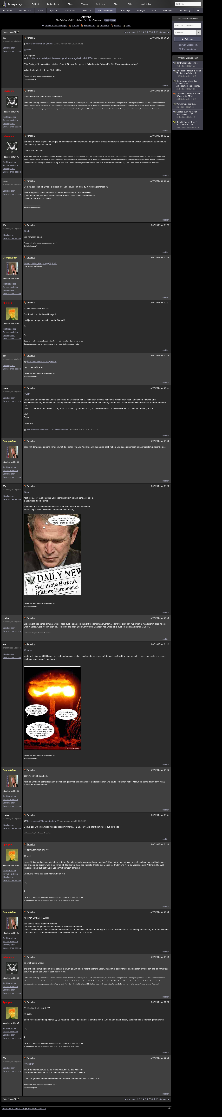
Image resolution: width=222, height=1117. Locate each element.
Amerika (87, 20)
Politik (40, 10)
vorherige (131, 32)
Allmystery (15, 4)
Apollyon (7, 303)
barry (5, 388)
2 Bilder (75, 25)
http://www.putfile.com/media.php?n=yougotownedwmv (47, 429)
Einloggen (189, 39)
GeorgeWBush (10, 258)
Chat (117, 4)
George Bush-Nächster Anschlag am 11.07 (186, 114)
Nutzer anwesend (188, 18)
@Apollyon (29, 1064)
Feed (107, 20)
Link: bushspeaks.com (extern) (41, 361)
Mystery (53, 10)
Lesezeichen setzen (12, 51)
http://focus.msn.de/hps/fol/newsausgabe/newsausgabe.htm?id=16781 (60, 58)
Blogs (70, 4)
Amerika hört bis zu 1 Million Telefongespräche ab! (188, 73)
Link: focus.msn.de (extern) (40, 43)
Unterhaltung (184, 10)
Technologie (125, 10)
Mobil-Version (40, 1108)
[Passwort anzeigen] (198, 34)
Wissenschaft (25, 10)
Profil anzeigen (9, 117)
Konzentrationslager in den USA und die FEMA (188, 96)
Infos (128, 25)
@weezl (27, 49)
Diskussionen (53, 4)
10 (157, 32)
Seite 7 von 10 (9, 32)
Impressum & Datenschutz (13, 1108)
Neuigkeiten (146, 4)
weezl (5, 181)
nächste (163, 32)
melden (166, 85)
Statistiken (100, 4)
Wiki (130, 4)
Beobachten (89, 25)
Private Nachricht (10, 120)
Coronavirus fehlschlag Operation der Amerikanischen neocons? (188, 85)
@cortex (28, 650)
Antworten (104, 25)
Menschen (8, 10)
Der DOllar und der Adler (187, 64)
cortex (6, 618)
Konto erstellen (189, 49)
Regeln (29, 1108)
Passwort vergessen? (188, 45)
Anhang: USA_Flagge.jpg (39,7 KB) (40, 263)
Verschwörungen (105, 10)
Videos (84, 4)
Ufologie (141, 10)
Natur (153, 10)
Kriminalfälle (69, 10)
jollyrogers (8, 91)
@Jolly (27, 231)
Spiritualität (86, 10)
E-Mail (113, 20)
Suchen (117, 25)
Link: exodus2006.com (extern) (41, 821)
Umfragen (167, 10)
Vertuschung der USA (186, 105)
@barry (27, 492)
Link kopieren (9, 48)
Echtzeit (35, 4)
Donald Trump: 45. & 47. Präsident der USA (187, 125)
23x (4, 38)
